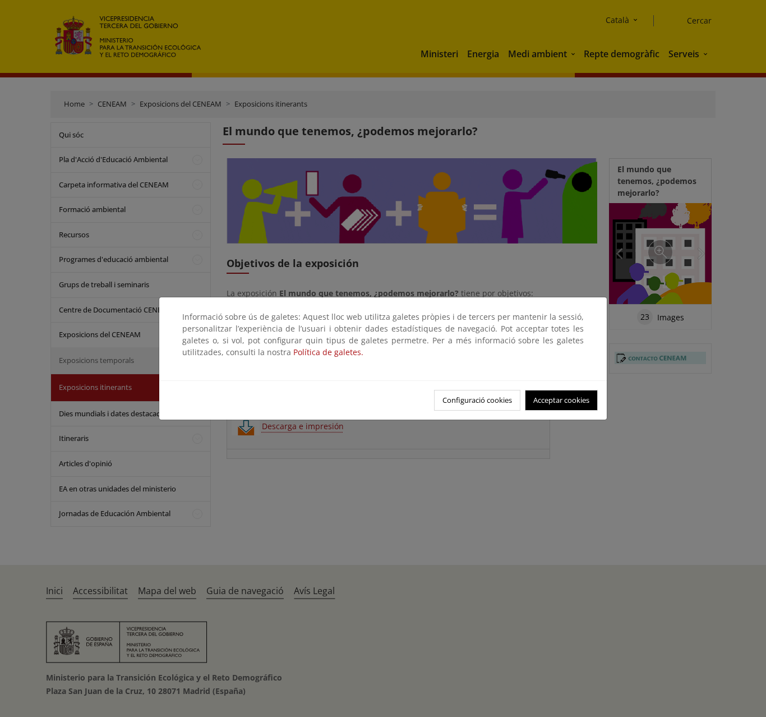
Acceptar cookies (561, 400)
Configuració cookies (477, 400)
